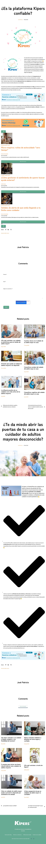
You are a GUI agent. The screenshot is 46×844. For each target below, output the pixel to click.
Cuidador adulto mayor (5, 175)
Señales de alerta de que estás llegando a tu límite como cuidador (21, 208)
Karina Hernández (4, 153)
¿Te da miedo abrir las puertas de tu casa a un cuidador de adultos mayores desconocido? (35, 407)
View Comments (23, 706)
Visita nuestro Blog (8, 834)
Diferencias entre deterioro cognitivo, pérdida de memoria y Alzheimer (10, 406)
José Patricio (20, 19)
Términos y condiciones (17, 834)
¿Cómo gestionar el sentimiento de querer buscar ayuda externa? (23, 178)
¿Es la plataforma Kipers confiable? (10, 805)
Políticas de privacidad (27, 834)
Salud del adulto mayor (5, 145)
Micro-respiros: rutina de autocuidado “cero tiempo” (20, 148)
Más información (23, 161)
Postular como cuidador (37, 834)
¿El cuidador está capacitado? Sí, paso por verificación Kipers (35, 806)
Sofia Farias (3, 184)
